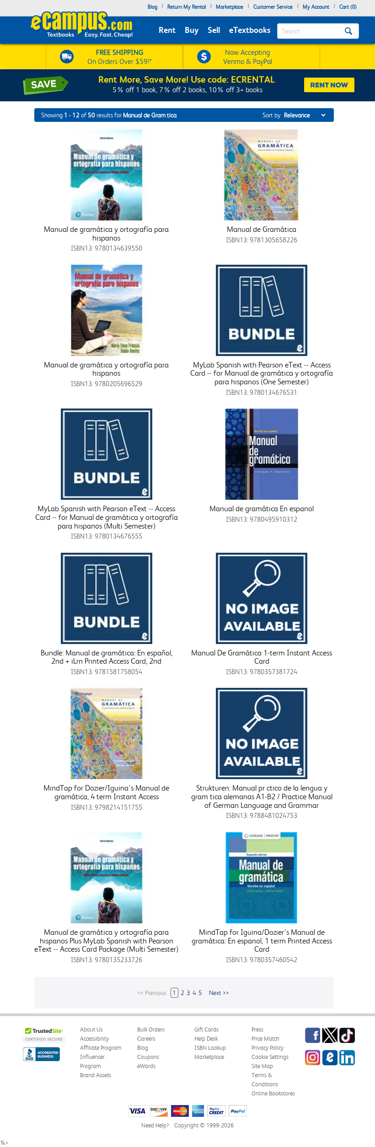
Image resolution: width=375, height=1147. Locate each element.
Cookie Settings (270, 1056)
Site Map (262, 1066)
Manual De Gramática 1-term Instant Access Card (261, 657)
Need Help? (155, 1125)
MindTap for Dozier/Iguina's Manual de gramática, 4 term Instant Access (106, 792)
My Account (316, 7)
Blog (152, 7)
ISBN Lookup (210, 1047)
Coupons (148, 1056)
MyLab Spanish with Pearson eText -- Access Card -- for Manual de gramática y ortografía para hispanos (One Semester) (261, 373)
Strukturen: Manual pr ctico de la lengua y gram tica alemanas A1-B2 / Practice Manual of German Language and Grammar (261, 796)
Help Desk (206, 1038)
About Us (91, 1029)
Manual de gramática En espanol (261, 508)
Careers (146, 1038)
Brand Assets (95, 1075)
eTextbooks (249, 30)
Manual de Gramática (261, 229)
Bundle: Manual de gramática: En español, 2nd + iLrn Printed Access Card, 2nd (106, 657)
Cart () (348, 7)
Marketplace (229, 7)
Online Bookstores (273, 1093)
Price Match (265, 1038)
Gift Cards (206, 1029)
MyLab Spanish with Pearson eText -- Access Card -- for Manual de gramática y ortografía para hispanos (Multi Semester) (106, 517)
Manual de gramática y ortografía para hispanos (106, 233)
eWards (146, 1066)
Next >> (219, 992)
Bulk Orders (151, 1029)
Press (257, 1029)
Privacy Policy (268, 1047)
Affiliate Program (101, 1047)
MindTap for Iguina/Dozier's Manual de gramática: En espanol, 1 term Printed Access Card (262, 940)
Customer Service (273, 7)
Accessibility (94, 1038)
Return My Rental (186, 7)
